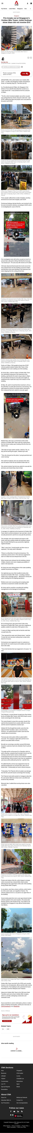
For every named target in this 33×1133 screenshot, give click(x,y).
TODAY (3, 1078)
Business (3, 1073)
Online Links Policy (21, 1127)
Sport (17, 1084)
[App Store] (12, 1115)
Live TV (3, 1084)
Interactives (19, 1081)
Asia (25, 8)
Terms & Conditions (16, 1125)
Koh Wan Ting (4, 62)
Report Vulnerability (11, 1127)
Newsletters (4, 1089)
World (18, 1086)
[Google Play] (10, 1115)
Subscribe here (7, 1020)
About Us (3, 1097)
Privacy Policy (25, 1125)
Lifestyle (3, 1076)
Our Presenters (5, 1103)
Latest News (12, 8)
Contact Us (19, 1100)
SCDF (8, 1029)
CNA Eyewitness (5, 1006)
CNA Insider (19, 1073)
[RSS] (22, 1111)
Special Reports (5, 1086)
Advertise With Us (6, 1100)
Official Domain (6, 1125)
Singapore (20, 8)
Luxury (18, 1076)
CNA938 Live (20, 1078)
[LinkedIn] (18, 1111)
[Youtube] (14, 1111)
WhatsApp (16, 1006)
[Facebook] (10, 1111)
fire (3, 1029)
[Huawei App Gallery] (18, 1115)
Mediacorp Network (21, 1097)
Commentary (4, 1081)
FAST (24, 73)
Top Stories (4, 8)
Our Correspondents (22, 1103)
